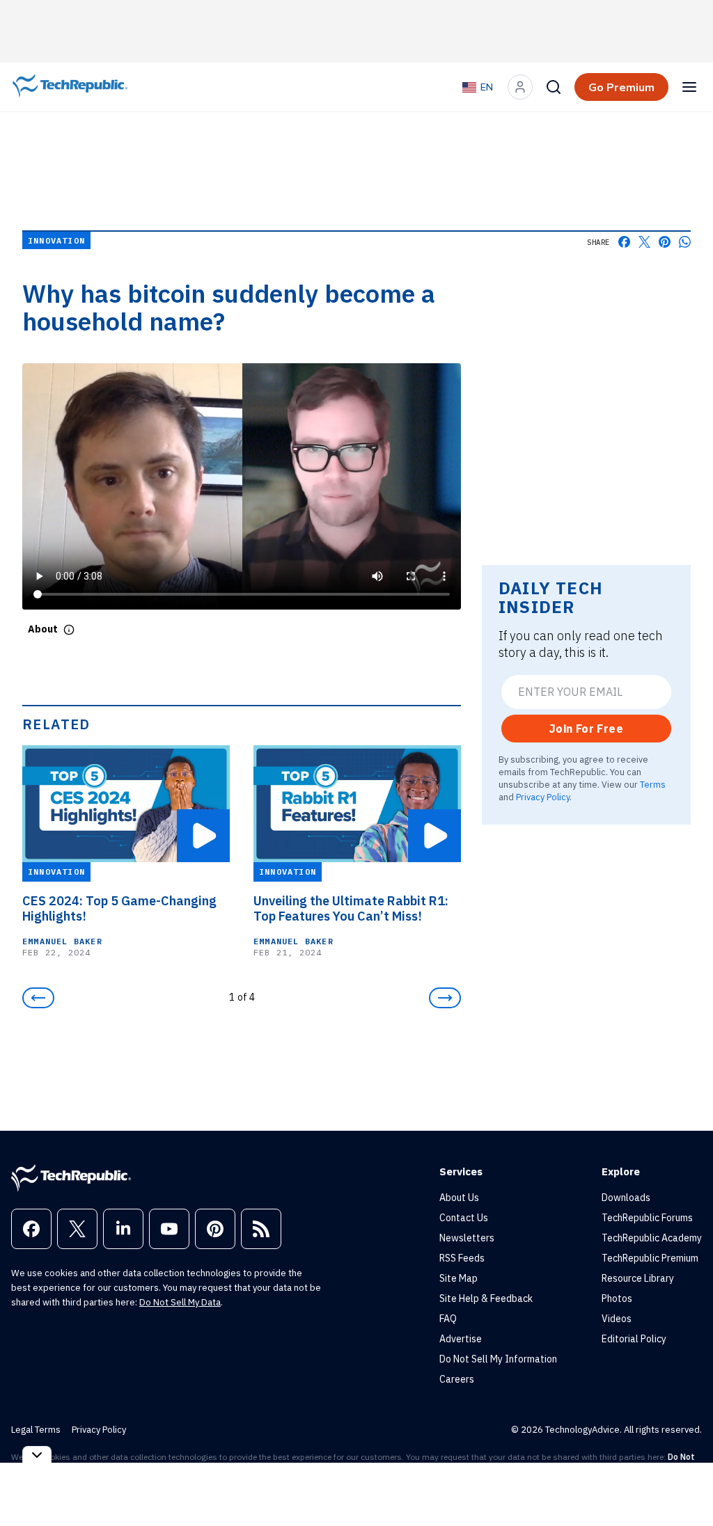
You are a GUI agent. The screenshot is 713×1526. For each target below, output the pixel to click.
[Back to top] (685, 1483)
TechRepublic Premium (650, 1258)
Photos (617, 1298)
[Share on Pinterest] (665, 242)
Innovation (56, 240)
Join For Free (586, 729)
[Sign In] (520, 87)
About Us (459, 1197)
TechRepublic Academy (652, 1238)
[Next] (445, 997)
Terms (653, 784)
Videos (617, 1318)
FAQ (448, 1318)
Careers (456, 1379)
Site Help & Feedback (486, 1298)
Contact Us (463, 1217)
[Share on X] (644, 242)
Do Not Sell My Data (180, 1302)
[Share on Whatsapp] (685, 242)
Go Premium (621, 87)
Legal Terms (36, 1430)
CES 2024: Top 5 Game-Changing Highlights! (119, 908)
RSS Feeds (462, 1258)
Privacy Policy (543, 796)
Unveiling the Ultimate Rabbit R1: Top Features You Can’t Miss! (350, 908)
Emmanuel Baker (62, 941)
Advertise (460, 1339)
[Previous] (38, 997)
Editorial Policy (634, 1339)
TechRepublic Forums (647, 1217)
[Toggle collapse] (37, 1454)
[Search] (553, 87)
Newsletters (466, 1238)
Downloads (626, 1197)
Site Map (458, 1278)
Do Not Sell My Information (498, 1359)
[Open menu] (689, 87)
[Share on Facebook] (624, 242)
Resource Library (638, 1278)
